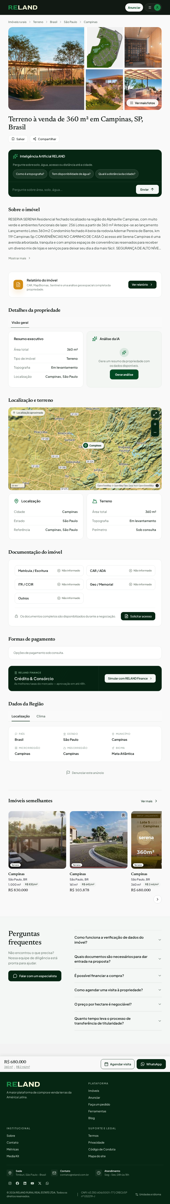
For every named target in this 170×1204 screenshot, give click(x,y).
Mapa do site (97, 1156)
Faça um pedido (99, 1104)
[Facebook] (17, 1183)
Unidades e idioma (150, 1194)
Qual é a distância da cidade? (116, 174)
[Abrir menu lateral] (153, 7)
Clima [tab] (40, 716)
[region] (85, 448)
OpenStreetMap (146, 485)
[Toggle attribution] (157, 485)
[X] (39, 1183)
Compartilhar (47, 139)
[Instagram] (10, 1183)
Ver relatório (140, 284)
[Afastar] (155, 432)
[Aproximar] (155, 424)
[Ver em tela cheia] (155, 414)
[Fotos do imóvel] (46, 68)
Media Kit (13, 1156)
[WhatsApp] (47, 1183)
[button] (85, 284)
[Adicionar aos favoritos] (61, 816)
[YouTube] (32, 1183)
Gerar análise (124, 374)
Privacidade (96, 1142)
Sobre (11, 1135)
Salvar (20, 139)
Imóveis (93, 1090)
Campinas (90, 22)
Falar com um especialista (38, 976)
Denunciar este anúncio (88, 773)
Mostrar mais (17, 258)
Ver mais (146, 801)
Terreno (38, 22)
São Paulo (70, 22)
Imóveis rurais (17, 22)
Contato (12, 1142)
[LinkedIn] (25, 1183)
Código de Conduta (101, 1149)
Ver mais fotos (145, 103)
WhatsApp (154, 1064)
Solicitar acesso (141, 616)
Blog (91, 1118)
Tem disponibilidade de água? (71, 174)
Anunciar (134, 7)
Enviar (144, 189)
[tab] (20, 322)
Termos (93, 1135)
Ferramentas (97, 1111)
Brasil (53, 22)
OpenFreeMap (104, 485)
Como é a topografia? (30, 174)
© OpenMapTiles (120, 485)
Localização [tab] (21, 716)
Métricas (13, 1149)
